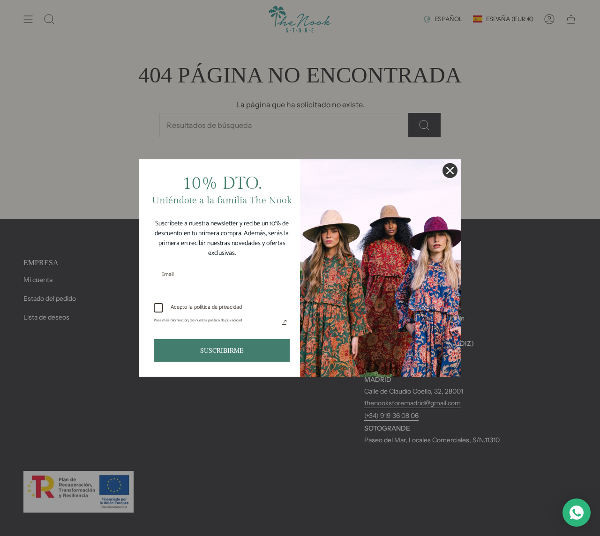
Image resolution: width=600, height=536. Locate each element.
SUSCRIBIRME (222, 350)
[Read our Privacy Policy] (284, 322)
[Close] (450, 170)
